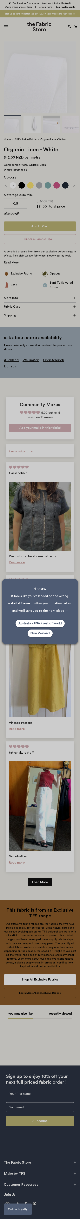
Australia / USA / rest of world (40, 623)
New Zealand (40, 633)
